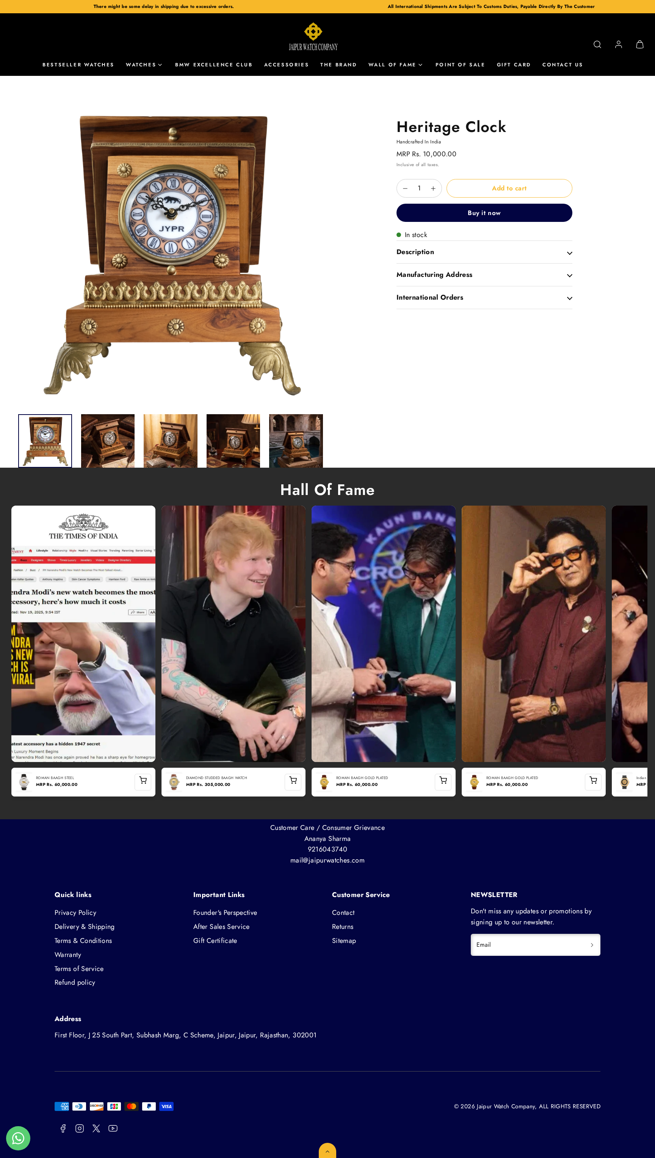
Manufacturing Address (434, 275)
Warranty (68, 955)
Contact (343, 913)
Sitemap (344, 941)
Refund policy (75, 982)
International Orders (429, 297)
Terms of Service (79, 969)
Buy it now (484, 212)
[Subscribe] (592, 945)
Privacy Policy (75, 913)
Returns (343, 927)
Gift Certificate (215, 941)
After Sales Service (221, 927)
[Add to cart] (143, 782)
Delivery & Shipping (85, 927)
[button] (597, 44)
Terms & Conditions (83, 941)
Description (415, 252)
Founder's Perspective (225, 913)
